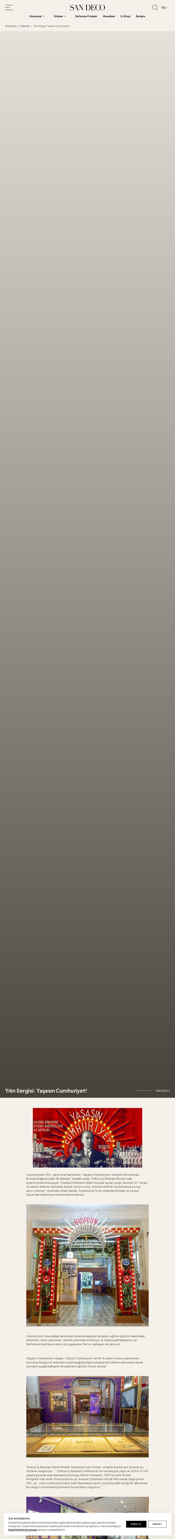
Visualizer (109, 16)
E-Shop (126, 16)
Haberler (25, 25)
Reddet (157, 1524)
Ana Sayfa (10, 25)
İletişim (140, 16)
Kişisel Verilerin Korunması (22, 1529)
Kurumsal (36, 16)
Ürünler (58, 16)
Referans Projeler (86, 16)
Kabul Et (136, 1524)
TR (163, 8)
